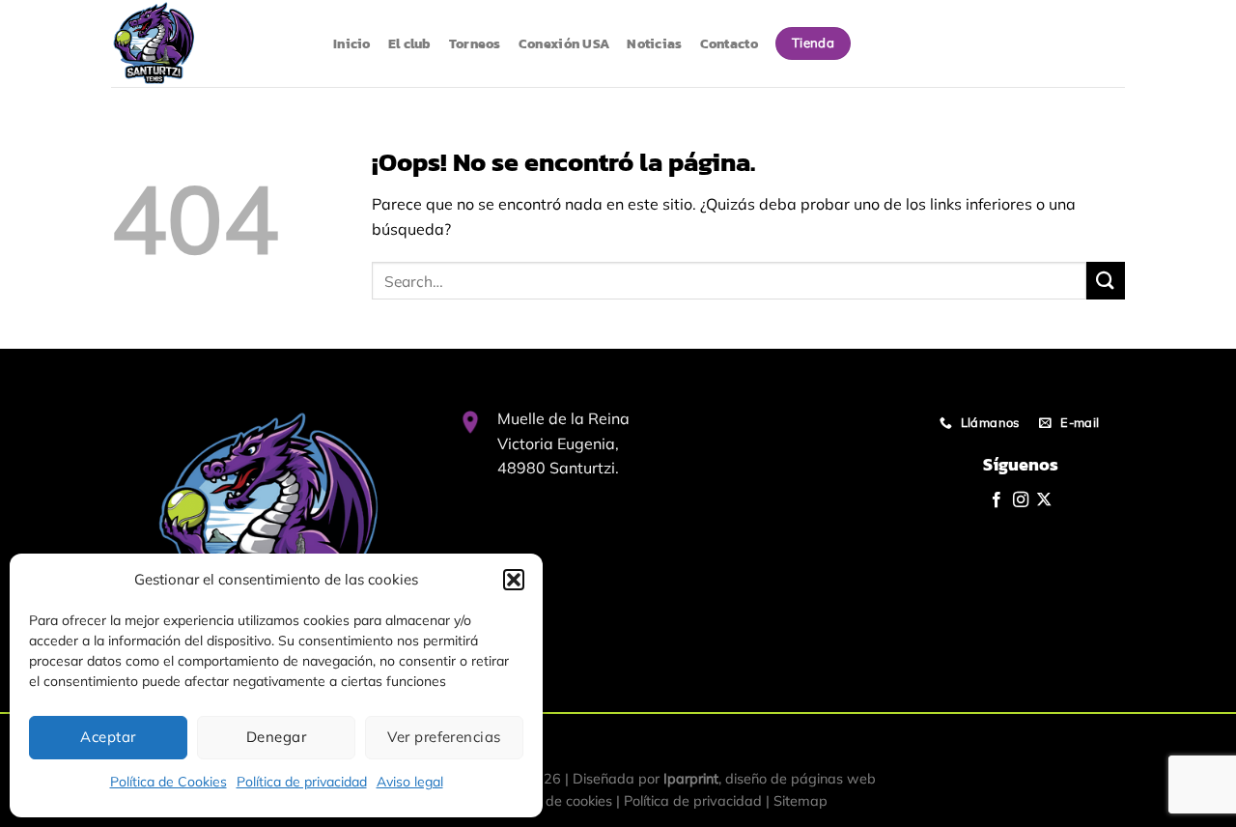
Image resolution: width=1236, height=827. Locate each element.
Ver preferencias (443, 736)
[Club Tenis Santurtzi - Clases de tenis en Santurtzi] (207, 43)
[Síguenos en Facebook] (996, 500)
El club (410, 43)
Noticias (654, 43)
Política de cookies (554, 801)
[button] (513, 579)
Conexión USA (564, 43)
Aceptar (107, 736)
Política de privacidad (302, 781)
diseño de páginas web (800, 778)
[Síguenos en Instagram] (1020, 500)
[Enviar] (1105, 280)
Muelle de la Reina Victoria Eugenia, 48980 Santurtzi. (563, 443)
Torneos (475, 43)
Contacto (729, 43)
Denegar (276, 736)
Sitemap (800, 801)
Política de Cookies (168, 781)
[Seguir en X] (1044, 500)
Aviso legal (410, 781)
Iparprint (690, 778)
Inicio (352, 43)
